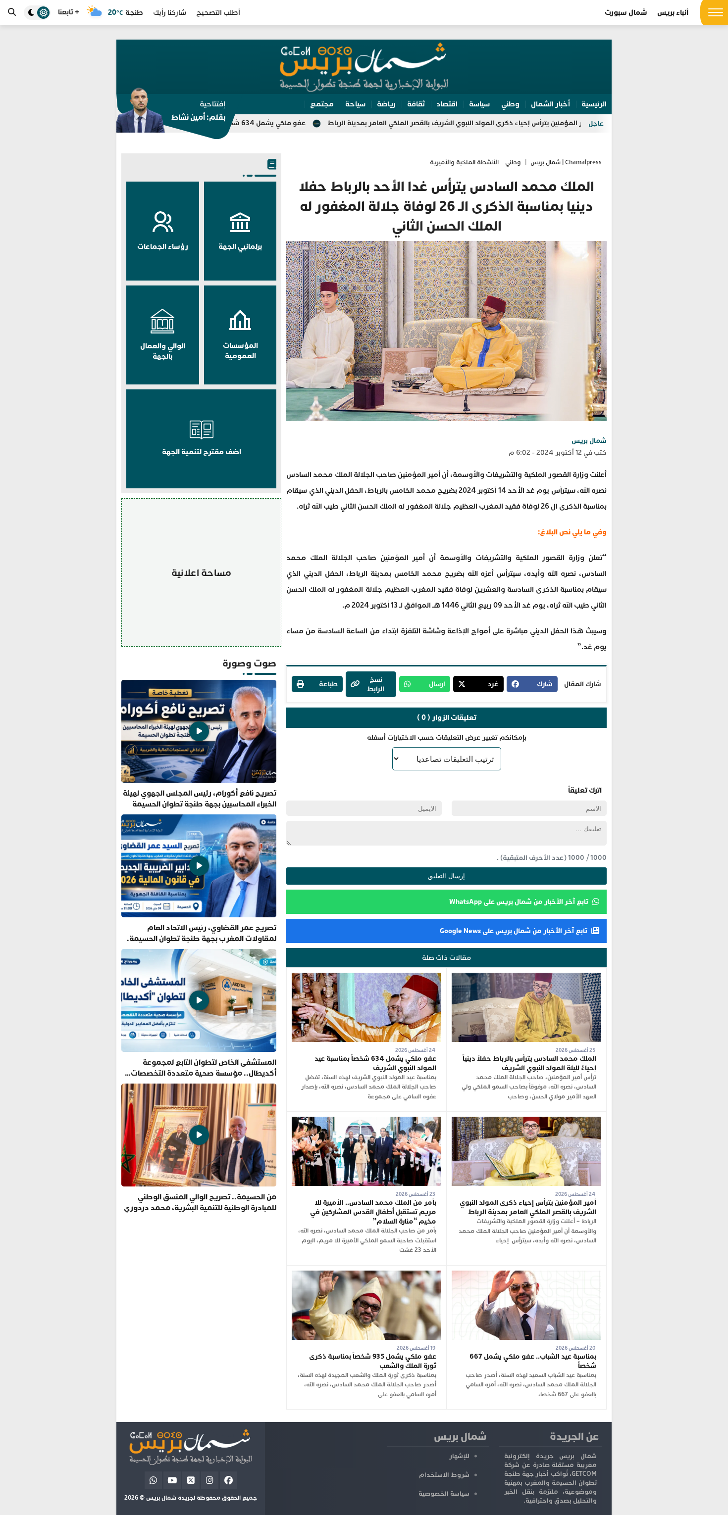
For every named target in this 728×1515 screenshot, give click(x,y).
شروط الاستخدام (444, 1474)
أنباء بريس (672, 12)
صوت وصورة (249, 663)
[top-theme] (37, 12)
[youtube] (172, 1480)
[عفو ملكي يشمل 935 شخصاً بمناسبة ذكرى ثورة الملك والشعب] (366, 1275)
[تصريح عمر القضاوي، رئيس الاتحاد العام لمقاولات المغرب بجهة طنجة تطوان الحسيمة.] (198, 879)
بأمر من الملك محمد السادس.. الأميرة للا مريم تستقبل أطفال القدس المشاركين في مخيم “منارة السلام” (373, 1212)
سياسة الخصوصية (443, 1493)
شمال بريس (589, 440)
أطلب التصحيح (218, 12)
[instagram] (209, 1480)
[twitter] (191, 1480)
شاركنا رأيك (169, 12)
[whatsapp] (153, 1480)
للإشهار (459, 1456)
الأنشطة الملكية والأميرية (464, 162)
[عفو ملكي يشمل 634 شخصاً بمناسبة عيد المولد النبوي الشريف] (366, 977)
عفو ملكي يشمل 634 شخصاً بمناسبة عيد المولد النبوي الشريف (298, 123)
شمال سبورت (626, 12)
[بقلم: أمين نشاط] (170, 113)
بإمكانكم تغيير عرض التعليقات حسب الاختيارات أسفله (446, 737)
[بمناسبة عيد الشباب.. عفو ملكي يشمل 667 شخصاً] (526, 1275)
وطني (513, 162)
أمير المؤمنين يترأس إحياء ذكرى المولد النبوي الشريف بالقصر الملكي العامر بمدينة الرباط (544, 123)
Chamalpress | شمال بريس (566, 162)
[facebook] (228, 1480)
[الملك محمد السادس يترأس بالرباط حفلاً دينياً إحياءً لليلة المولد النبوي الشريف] (526, 977)
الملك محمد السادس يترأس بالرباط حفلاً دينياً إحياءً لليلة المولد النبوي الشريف (529, 1063)
